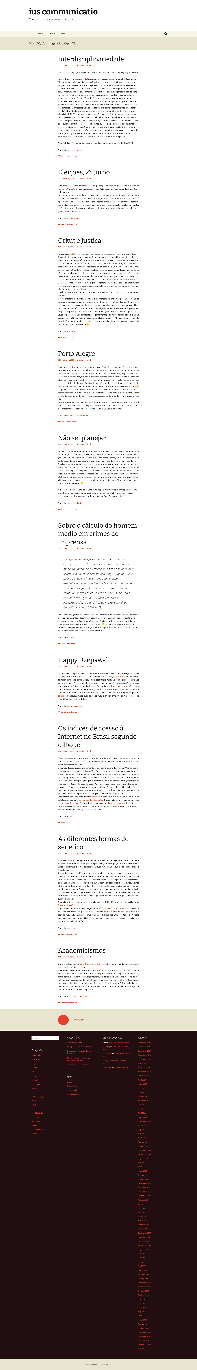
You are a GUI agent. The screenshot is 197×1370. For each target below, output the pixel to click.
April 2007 (142, 1266)
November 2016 (144, 1071)
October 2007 (143, 1241)
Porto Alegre (76, 354)
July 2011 (141, 1104)
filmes (33, 1072)
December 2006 (144, 1282)
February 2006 (143, 1324)
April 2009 (142, 1167)
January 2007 (143, 1278)
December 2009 (144, 1150)
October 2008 (143, 1191)
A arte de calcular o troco (119, 1042)
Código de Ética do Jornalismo (115, 908)
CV (30, 33)
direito (72, 150)
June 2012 (142, 1092)
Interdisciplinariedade (91, 59)
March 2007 (142, 1270)
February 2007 (143, 1274)
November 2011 (144, 1100)
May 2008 (141, 1212)
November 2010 (144, 1121)
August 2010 (143, 1125)
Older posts (73, 1020)
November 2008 (144, 1187)
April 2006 (142, 1315)
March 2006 (142, 1320)
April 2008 (142, 1216)
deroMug (106, 1047)
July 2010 (141, 1129)
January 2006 (143, 1328)
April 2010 (142, 1138)
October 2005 (143, 1340)
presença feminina (70, 803)
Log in (69, 1082)
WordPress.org (73, 1094)
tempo (34, 1125)
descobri (119, 676)
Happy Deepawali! (85, 660)
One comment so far (68, 224)
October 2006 (143, 1291)
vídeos (34, 1134)
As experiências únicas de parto (80, 1047)
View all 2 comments (68, 156)
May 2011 (141, 1109)
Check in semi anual (75, 1042)
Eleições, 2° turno (84, 172)
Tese (63, 33)
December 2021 (144, 1047)
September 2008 (144, 1195)
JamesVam (107, 1067)
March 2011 (142, 1117)
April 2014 (142, 1080)
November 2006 (144, 1287)
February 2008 (143, 1224)
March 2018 (142, 1063)
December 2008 (144, 1183)
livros (72, 415)
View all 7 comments (68, 509)
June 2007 (142, 1258)
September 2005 (144, 1344)
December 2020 (144, 1051)
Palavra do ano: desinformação (79, 1065)
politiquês (35, 1109)
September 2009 (144, 1154)
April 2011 (142, 1113)
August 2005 (143, 1349)
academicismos (76, 996)
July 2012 (141, 1088)
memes (34, 1092)
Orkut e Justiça (79, 241)
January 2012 (143, 1096)
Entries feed (72, 1086)
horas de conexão (116, 803)
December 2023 (144, 1042)
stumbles (35, 1117)
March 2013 (142, 1084)
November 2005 (144, 1336)
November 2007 (144, 1237)
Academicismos (82, 950)
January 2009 (143, 1179)
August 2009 (143, 1158)
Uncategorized (85, 65)
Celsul (98, 970)
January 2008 (143, 1229)
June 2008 (142, 1208)
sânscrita (62, 695)
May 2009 (141, 1162)
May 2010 (141, 1133)
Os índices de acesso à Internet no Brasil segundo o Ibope (97, 736)
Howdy (105, 1060)
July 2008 (141, 1204)
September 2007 (144, 1245)
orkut (83, 706)
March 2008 (142, 1220)
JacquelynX (107, 1053)
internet (34, 1080)
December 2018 (144, 1059)
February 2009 (143, 1175)
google (34, 1076)
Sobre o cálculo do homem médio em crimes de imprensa (97, 534)
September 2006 (144, 1295)
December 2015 (144, 1076)
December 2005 (144, 1332)
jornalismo (35, 1084)
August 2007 (143, 1249)
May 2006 (141, 1311)
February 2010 (143, 1142)
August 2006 (143, 1299)
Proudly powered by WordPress (98, 1364)
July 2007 (141, 1253)
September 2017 (144, 1067)
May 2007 (141, 1262)
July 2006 (141, 1303)
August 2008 (143, 1200)
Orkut (72, 254)
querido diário (81, 415)
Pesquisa (40, 33)
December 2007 (144, 1233)
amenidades (74, 218)
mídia (79, 150)
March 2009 (142, 1171)
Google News (96, 796)
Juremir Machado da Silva (89, 964)
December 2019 (144, 1055)
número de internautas (92, 800)
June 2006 (142, 1307)
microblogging (37, 1096)
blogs (33, 1063)
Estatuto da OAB (65, 905)
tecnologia (35, 1121)
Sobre (52, 33)
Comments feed (73, 1090)
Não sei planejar (82, 438)
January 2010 (143, 1146)
